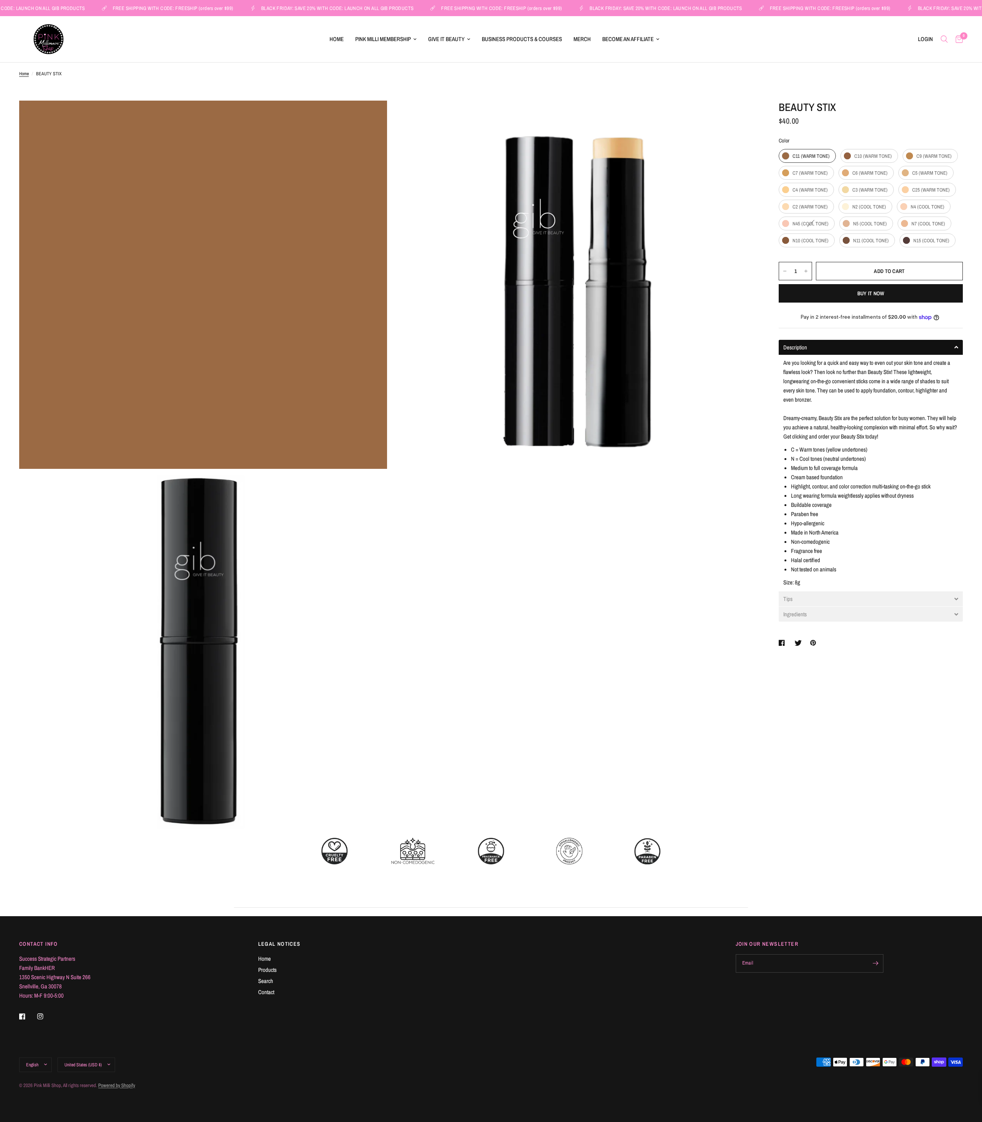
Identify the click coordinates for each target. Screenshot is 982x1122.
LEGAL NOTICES (279, 944)
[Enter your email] (875, 963)
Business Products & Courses (522, 39)
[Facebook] (27, 1016)
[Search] (944, 39)
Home (337, 39)
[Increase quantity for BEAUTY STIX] (806, 271)
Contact (266, 992)
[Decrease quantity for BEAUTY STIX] (785, 271)
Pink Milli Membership (383, 39)
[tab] (871, 347)
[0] (957, 39)
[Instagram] (45, 1016)
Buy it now (871, 293)
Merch (582, 39)
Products (267, 970)
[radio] (807, 156)
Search (265, 981)
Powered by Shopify (116, 1085)
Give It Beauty (446, 39)
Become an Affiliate (628, 39)
